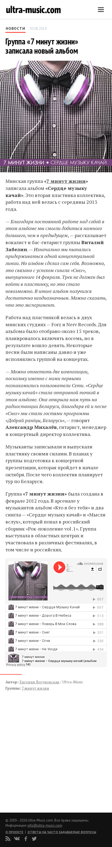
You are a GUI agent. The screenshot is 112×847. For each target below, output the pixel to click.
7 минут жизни (66, 181)
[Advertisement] (38, 746)
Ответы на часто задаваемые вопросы (61, 832)
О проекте (14, 832)
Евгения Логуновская (39, 681)
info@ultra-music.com (44, 825)
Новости (15, 28)
